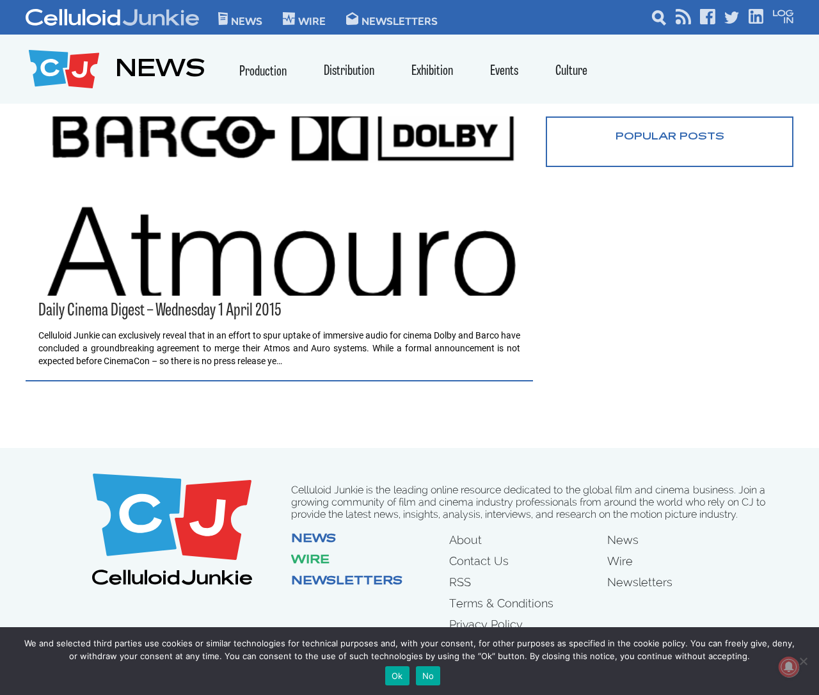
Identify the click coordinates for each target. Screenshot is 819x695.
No (428, 676)
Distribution (349, 71)
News (246, 20)
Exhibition (432, 71)
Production (263, 72)
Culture (571, 71)
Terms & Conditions (501, 603)
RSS (460, 582)
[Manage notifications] (789, 667)
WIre (312, 20)
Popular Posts (670, 137)
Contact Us (479, 561)
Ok (397, 676)
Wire (310, 560)
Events (504, 71)
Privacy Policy (486, 624)
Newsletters (400, 20)
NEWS (160, 71)
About (465, 540)
